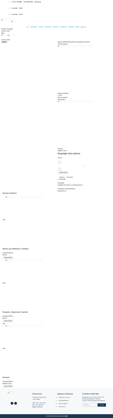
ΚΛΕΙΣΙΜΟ (4, 42)
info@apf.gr (38, 407)
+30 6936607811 (38, 405)
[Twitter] (15, 403)
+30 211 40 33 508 (39, 403)
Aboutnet (63, 416)
